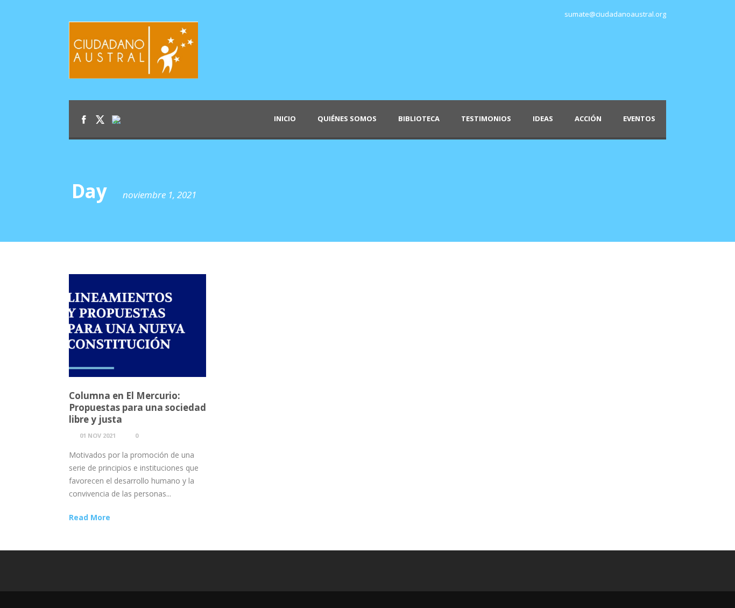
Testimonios (486, 118)
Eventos (639, 118)
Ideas (543, 118)
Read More (89, 517)
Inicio (285, 118)
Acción (588, 118)
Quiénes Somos (347, 118)
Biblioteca (419, 118)
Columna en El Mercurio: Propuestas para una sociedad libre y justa (137, 407)
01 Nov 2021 (98, 435)
